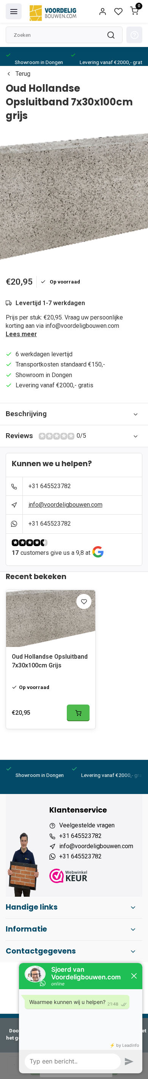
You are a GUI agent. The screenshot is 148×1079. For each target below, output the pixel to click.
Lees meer (21, 334)
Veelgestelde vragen (87, 825)
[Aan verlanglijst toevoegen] (83, 601)
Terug (23, 73)
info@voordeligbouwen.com (65, 504)
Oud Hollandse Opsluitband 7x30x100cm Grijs (50, 661)
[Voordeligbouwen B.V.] (53, 11)
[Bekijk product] (78, 713)
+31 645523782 (49, 486)
